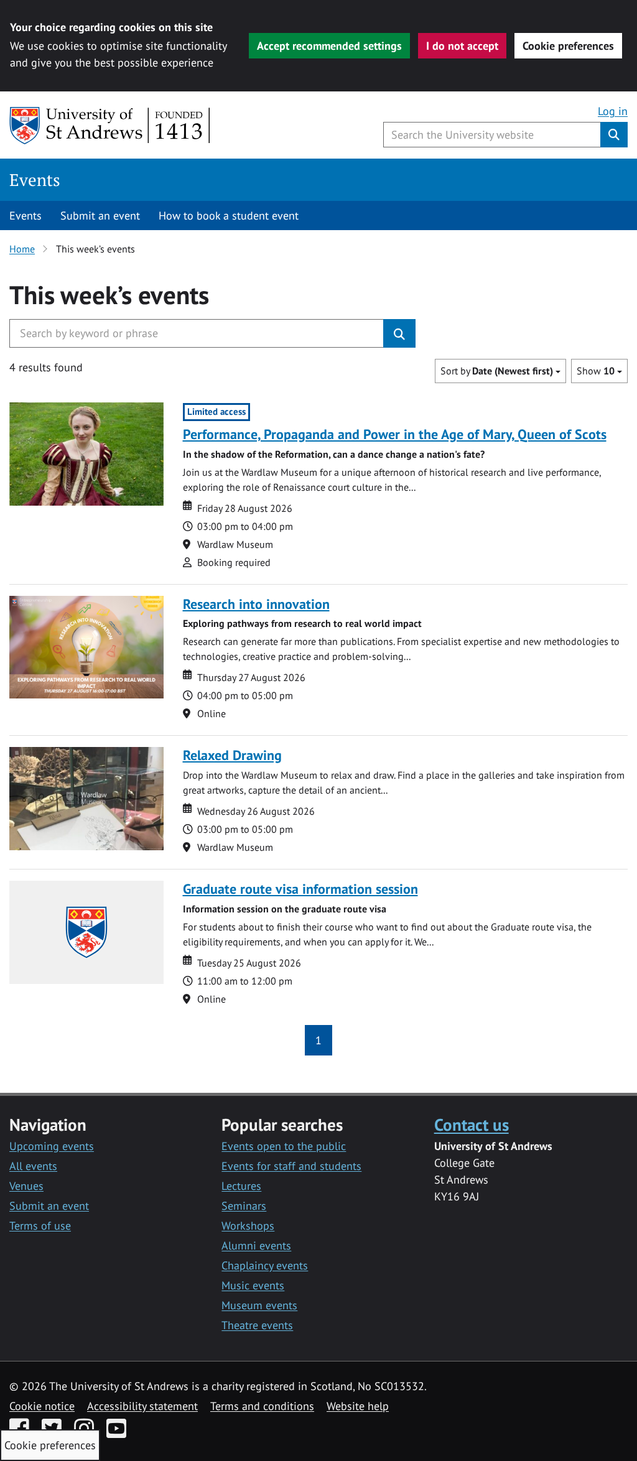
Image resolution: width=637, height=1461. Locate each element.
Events (34, 180)
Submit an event (100, 215)
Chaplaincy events (264, 1265)
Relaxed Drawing (232, 755)
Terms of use (40, 1225)
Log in (613, 111)
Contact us (471, 1124)
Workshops (247, 1225)
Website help (358, 1406)
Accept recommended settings (329, 46)
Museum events (259, 1305)
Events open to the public (283, 1146)
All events (33, 1166)
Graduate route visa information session (300, 888)
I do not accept (462, 46)
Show (596, 370)
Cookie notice (42, 1406)
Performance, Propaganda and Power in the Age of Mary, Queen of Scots (395, 434)
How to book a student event (229, 215)
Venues (26, 1186)
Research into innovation (256, 604)
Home (22, 249)
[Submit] (399, 333)
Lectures (241, 1186)
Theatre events (257, 1325)
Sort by (496, 370)
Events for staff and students (291, 1166)
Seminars (243, 1206)
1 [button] (318, 1040)
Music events (252, 1285)
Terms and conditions (262, 1406)
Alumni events (256, 1245)
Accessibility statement (142, 1406)
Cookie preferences (568, 46)
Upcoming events (51, 1146)
